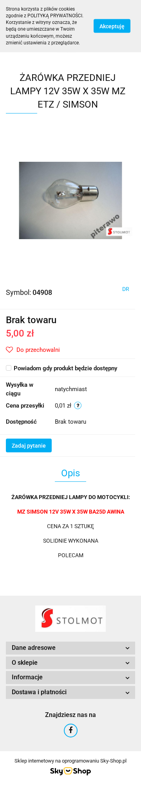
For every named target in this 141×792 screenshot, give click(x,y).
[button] (70, 648)
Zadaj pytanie (29, 446)
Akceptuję (112, 26)
